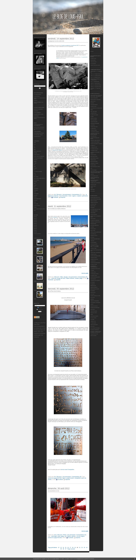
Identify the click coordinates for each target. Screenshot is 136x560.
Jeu (34, 169)
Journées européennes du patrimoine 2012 (70, 45)
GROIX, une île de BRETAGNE (95, 232)
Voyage (35, 207)
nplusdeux (92, 299)
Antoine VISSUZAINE (94, 97)
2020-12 (35, 230)
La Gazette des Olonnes (94, 131)
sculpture (78, 196)
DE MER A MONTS (37, 136)
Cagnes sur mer (37, 154)
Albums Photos (37, 238)
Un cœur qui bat (93, 322)
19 (75, 547)
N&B (34, 183)
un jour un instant (37, 205)
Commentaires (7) (76, 194)
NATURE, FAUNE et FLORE (95, 295)
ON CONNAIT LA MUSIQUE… (95, 302)
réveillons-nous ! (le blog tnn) (95, 182)
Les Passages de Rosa (94, 273)
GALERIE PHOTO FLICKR (38, 114)
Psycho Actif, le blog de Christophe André (94, 180)
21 (79, 547)
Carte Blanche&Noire (37, 94)
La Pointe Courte (37, 246)
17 (70, 547)
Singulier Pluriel (93, 186)
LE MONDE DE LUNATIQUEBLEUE (93, 266)
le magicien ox (92, 145)
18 (72, 547)
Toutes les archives (37, 233)
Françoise (92, 88)
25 (61, 549)
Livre (35, 173)
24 (86, 547)
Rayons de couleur (93, 312)
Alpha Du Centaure (93, 200)
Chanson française (93, 214)
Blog (34, 149)
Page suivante (71, 549)
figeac (64, 478)
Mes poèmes (36, 176)
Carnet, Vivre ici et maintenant (39, 156)
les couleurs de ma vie (94, 148)
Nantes (35, 185)
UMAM (91, 187)
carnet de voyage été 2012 (58, 278)
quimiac (74, 536)
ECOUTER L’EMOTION (94, 225)
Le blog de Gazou (93, 254)
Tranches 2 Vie (93, 321)
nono (91, 168)
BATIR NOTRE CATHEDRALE (39, 127)
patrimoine (85, 196)
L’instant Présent (37, 96)
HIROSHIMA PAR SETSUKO (39, 133)
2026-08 (35, 216)
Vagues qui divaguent (94, 324)
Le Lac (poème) (93, 63)
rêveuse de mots (93, 184)
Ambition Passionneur (94, 202)
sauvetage (54, 536)
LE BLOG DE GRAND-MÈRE (95, 255)
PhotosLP (35, 100)
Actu (34, 144)
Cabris (35, 298)
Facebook (55, 197)
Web (34, 210)
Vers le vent (92, 326)
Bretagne (35, 152)
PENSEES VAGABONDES (94, 307)
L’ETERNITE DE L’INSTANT (95, 280)
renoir (69, 196)
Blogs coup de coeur (37, 151)
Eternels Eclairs (93, 228)
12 (58, 547)
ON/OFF (91, 304)
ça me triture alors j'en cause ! (95, 209)
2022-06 (35, 225)
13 (61, 547)
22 (82, 547)
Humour (35, 168)
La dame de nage (93, 248)
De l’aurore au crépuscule (94, 220)
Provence (35, 200)
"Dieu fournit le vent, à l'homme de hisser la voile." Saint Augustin (96, 96)
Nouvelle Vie (36, 188)
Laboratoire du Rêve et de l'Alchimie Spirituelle (94, 134)
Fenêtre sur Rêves (93, 118)
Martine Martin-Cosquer (94, 158)
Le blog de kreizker (93, 257)
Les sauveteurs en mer (53, 490)
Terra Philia (92, 319)
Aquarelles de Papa (37, 290)
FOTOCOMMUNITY (37, 112)
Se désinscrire (40, 309)
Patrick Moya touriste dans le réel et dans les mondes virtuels (96, 172)
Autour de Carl (92, 101)
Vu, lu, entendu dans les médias (39, 208)
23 (84, 547)
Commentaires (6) (76, 476)
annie (92, 75)
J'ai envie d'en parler (93, 121)
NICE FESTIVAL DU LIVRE (95, 166)
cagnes (74, 196)
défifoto (35, 161)
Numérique (36, 190)
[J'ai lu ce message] (134, 558)
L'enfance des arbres (94, 126)
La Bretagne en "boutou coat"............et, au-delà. (94, 246)
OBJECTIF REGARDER (94, 300)
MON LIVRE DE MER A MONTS (39, 178)
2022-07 (35, 223)
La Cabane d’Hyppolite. (38, 255)
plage (80, 278)
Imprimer (62, 197)
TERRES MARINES (37, 131)
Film (34, 164)
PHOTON (92, 174)
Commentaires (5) (82, 277)
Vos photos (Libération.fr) (94, 329)
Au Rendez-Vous (93, 204)
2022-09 (35, 220)
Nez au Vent (92, 297)
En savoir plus (91, 558)
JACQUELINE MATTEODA (95, 238)
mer (66, 536)
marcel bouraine (63, 196)
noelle (92, 83)
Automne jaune (92, 60)
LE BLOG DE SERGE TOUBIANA (96, 143)
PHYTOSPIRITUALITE (94, 175)
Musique (35, 181)
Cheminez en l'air (93, 106)
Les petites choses (93, 275)
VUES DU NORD (93, 335)
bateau (69, 536)
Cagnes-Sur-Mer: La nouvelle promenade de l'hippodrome (39, 281)
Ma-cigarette (92, 283)
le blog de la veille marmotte (95, 140)
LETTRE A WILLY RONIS (38, 134)
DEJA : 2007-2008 (93, 111)
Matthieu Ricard (93, 159)
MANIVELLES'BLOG (93, 287)
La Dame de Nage (93, 130)
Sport (35, 202)
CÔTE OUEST (92, 218)
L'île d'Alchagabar (93, 242)
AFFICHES (36, 272)
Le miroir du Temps (93, 264)
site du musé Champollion (67, 469)
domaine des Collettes (57, 150)
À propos (92, 51)
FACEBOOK (36, 110)
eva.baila (91, 116)
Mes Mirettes (92, 290)
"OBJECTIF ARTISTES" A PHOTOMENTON (38, 125)
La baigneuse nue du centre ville (56, 41)
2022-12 (35, 218)
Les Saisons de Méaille (38, 171)
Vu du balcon (92, 191)
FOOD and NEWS (93, 119)
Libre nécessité (93, 278)
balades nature (92, 205)
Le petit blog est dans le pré (95, 268)
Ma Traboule (92, 282)
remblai (77, 278)
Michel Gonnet (92, 292)
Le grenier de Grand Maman (95, 262)
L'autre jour (92, 240)
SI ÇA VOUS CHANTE (94, 316)
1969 (35, 142)
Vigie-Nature (92, 189)
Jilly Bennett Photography (94, 123)
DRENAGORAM (93, 223)
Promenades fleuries (37, 198)
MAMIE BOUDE (93, 285)
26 (63, 549)
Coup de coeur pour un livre (95, 65)
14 (63, 547)
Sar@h (91, 314)
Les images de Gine (93, 150)
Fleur (35, 166)
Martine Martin (93, 71)
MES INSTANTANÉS (93, 161)
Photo (35, 191)
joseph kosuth (70, 478)
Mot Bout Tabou (93, 164)
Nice (34, 186)
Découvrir (35, 159)
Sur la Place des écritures (54, 291)
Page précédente (52, 547)
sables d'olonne (70, 278)
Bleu (34, 147)
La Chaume (54, 217)
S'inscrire (40, 307)
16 (68, 547)
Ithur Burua (92, 237)
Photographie (36, 193)
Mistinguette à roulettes (94, 163)
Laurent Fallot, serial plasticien (95, 252)
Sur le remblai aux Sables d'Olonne (57, 208)
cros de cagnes (80, 536)
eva (91, 77)
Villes (61, 277)
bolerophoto (92, 207)
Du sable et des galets (94, 114)
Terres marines (36, 263)
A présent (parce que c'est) (95, 197)
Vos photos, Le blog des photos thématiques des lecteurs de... (95, 332)
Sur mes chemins (93, 317)
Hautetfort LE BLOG (93, 235)
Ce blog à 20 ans (93, 58)
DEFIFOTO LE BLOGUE (38, 109)
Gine (91, 73)
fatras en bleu (92, 230)
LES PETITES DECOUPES (95, 277)
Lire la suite (85, 273)
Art (34, 146)
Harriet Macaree (93, 233)
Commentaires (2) (81, 534)
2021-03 (35, 228)
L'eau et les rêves (93, 61)
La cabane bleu (93, 128)
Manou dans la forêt (93, 156)
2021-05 (35, 226)
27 (65, 549)
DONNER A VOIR (93, 113)
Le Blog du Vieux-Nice (94, 259)
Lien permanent (67, 194)
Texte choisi (36, 203)
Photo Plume (92, 309)
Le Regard (92, 270)
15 (65, 547)
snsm (58, 536)
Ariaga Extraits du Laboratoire (95, 99)
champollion (77, 478)
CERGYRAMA (92, 212)
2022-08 (35, 221)
